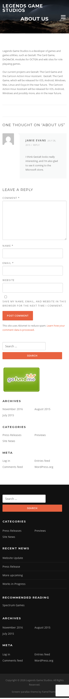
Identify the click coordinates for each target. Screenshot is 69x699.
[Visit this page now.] (21, 379)
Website (8, 280)
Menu (63, 17)
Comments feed (12, 467)
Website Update (12, 558)
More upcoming (12, 575)
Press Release (11, 566)
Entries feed (42, 461)
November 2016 (12, 409)
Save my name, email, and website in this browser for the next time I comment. (34, 303)
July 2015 (8, 415)
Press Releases (11, 435)
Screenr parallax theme (25, 691)
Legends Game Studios (22, 8)
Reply (36, 144)
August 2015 (42, 409)
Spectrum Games (13, 605)
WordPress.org (43, 467)
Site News (8, 441)
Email (8, 263)
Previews (40, 435)
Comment (11, 198)
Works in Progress (13, 584)
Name (7, 245)
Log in (6, 461)
